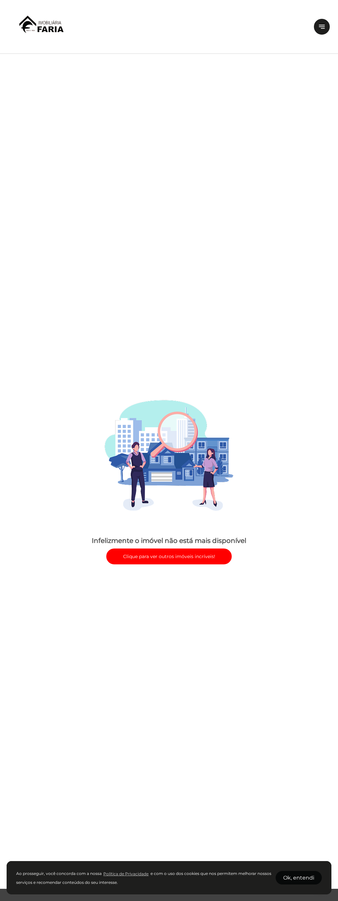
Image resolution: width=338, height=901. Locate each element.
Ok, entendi (298, 878)
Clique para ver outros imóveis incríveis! (169, 556)
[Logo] (157, 26)
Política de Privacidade (126, 873)
